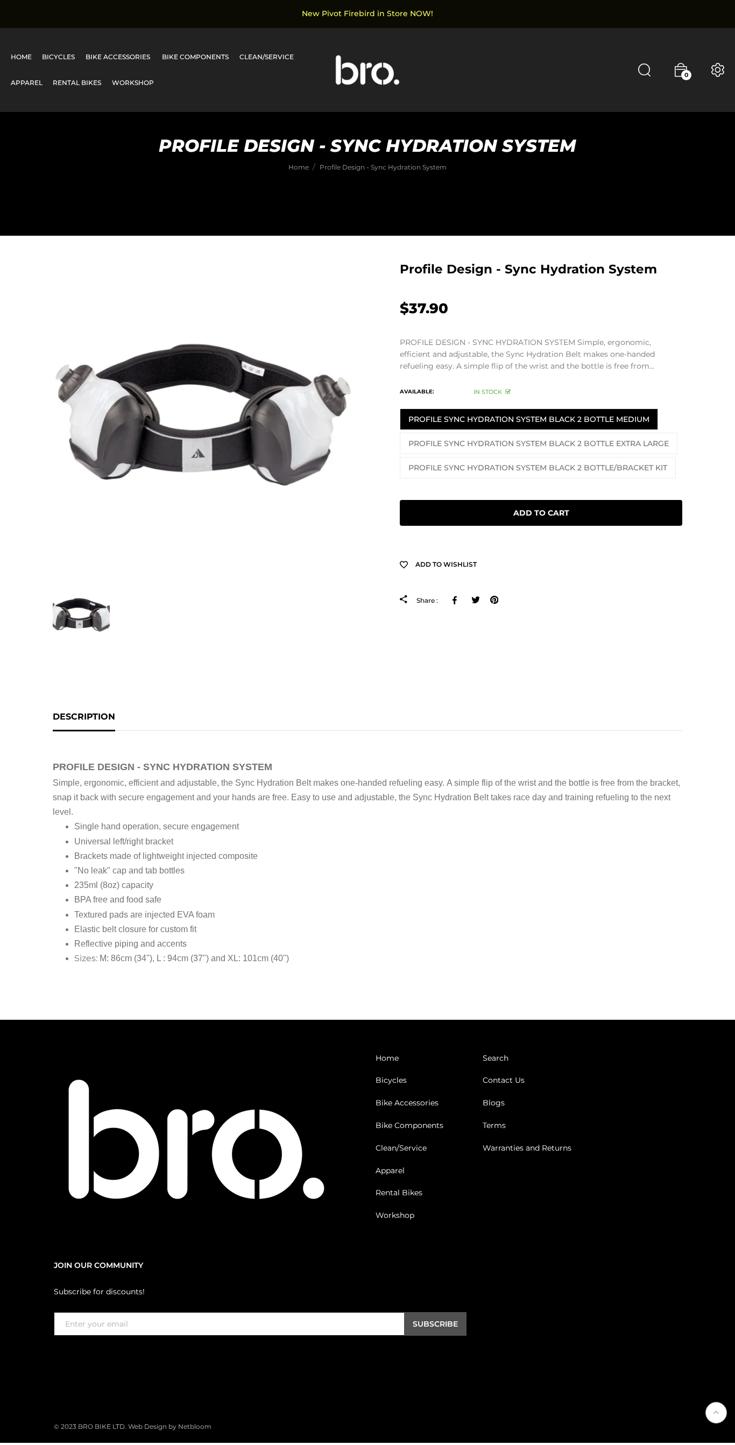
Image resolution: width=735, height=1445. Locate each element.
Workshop (395, 1216)
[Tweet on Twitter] (475, 600)
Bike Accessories (407, 1103)
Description (84, 716)
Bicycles (391, 1080)
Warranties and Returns (527, 1148)
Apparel (390, 1170)
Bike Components (409, 1126)
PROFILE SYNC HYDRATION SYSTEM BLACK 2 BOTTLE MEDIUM (528, 419)
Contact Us (504, 1080)
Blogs (494, 1103)
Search (495, 1058)
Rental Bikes (399, 1193)
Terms (494, 1126)
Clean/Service (401, 1148)
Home (387, 1058)
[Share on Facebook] (457, 600)
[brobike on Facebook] (60, 1358)
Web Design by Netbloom (169, 1427)
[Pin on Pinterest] (494, 600)
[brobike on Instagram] (86, 1358)
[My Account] (717, 70)
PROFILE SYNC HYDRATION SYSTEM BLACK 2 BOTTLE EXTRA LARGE (538, 443)
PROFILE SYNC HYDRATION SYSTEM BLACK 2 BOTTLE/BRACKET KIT (537, 468)
